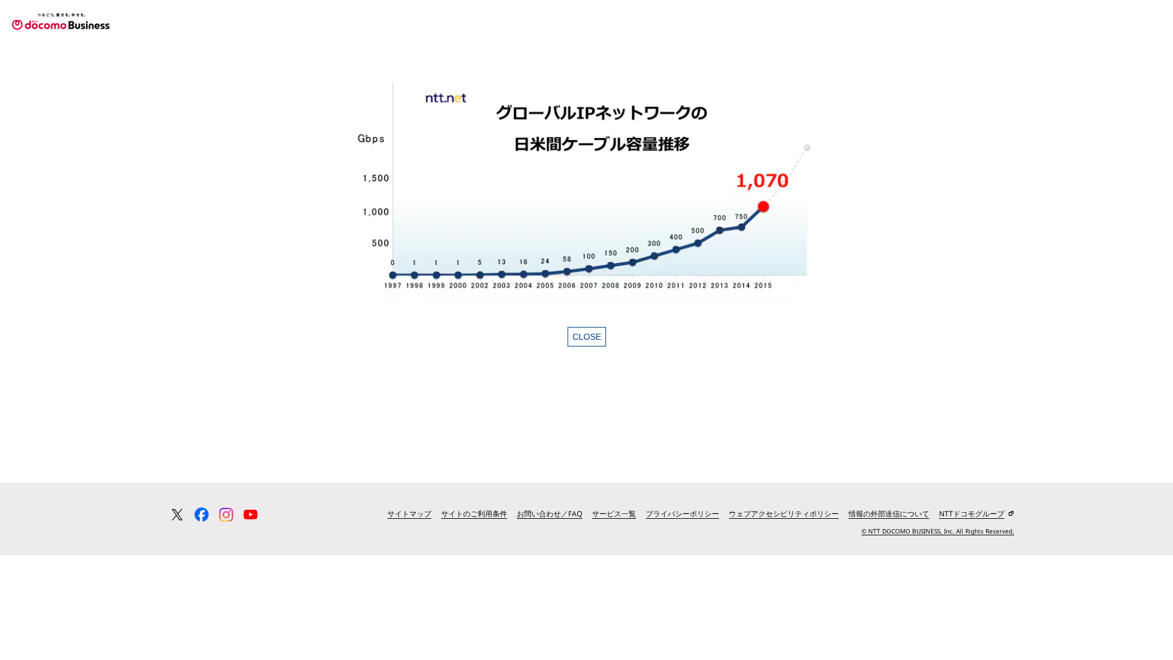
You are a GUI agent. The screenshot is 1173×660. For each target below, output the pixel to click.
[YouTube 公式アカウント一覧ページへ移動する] (250, 514)
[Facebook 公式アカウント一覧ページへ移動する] (201, 514)
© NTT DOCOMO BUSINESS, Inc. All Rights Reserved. (937, 531)
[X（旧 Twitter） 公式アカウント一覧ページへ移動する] (177, 514)
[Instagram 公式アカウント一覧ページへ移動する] (226, 514)
